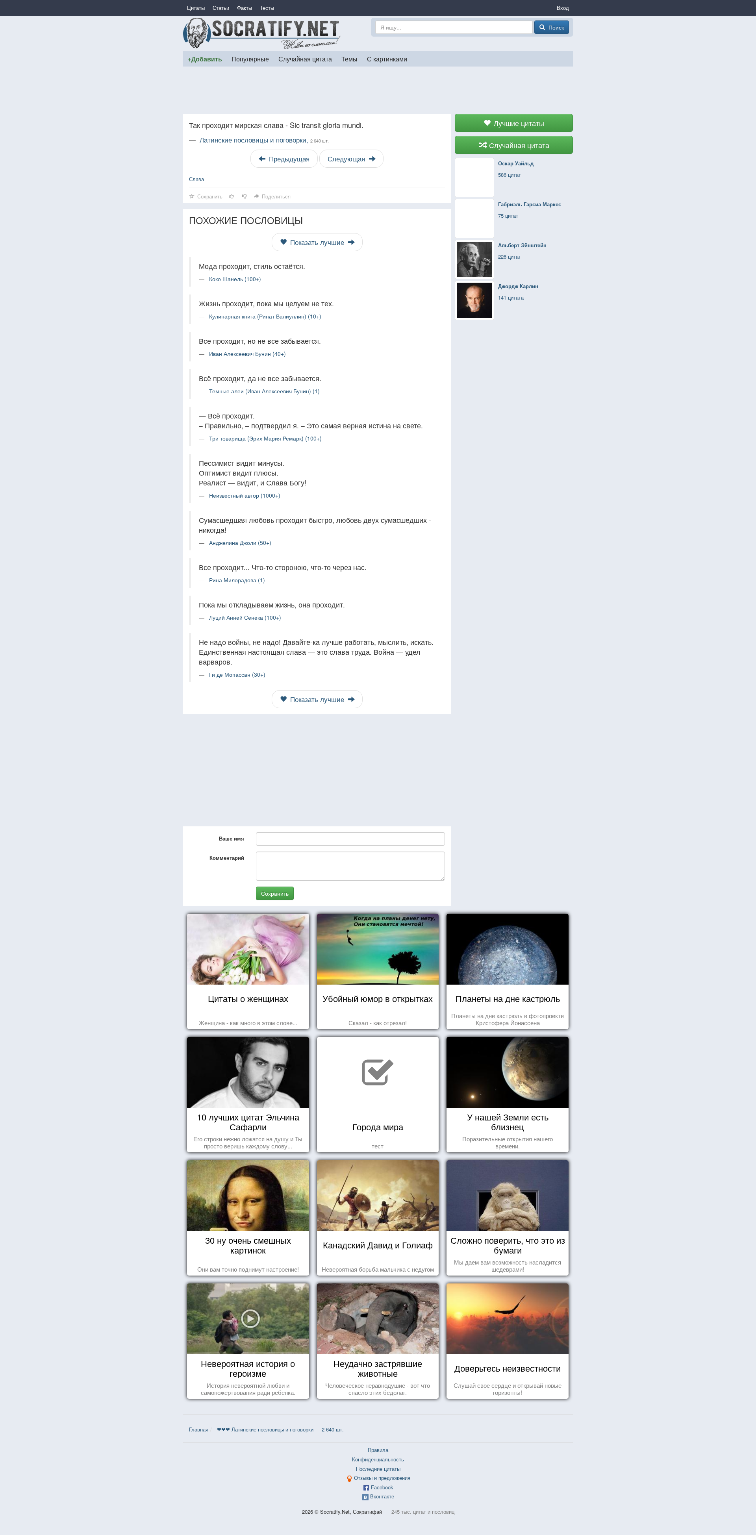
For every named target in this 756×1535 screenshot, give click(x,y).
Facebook (382, 1487)
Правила (378, 1450)
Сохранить (275, 893)
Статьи (221, 7)
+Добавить (205, 58)
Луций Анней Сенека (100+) (245, 617)
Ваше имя (231, 838)
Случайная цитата (305, 58)
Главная (198, 1429)
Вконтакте (382, 1496)
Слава (196, 179)
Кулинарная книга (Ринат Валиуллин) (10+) (265, 316)
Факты (244, 7)
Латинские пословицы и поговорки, (264, 139)
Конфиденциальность (378, 1459)
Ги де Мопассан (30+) (237, 674)
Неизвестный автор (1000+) (244, 495)
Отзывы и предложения (382, 1477)
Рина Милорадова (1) (237, 580)
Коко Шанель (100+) (235, 279)
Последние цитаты (378, 1468)
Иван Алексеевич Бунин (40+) (247, 353)
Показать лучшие (317, 242)
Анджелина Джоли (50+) (240, 542)
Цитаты (196, 7)
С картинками (387, 58)
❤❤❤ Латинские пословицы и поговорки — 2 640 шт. (280, 1429)
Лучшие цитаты (518, 123)
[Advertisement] (378, 90)
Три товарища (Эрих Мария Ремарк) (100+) (265, 438)
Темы (349, 58)
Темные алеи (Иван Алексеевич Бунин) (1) (264, 391)
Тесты (267, 7)
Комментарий (226, 857)
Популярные (250, 58)
